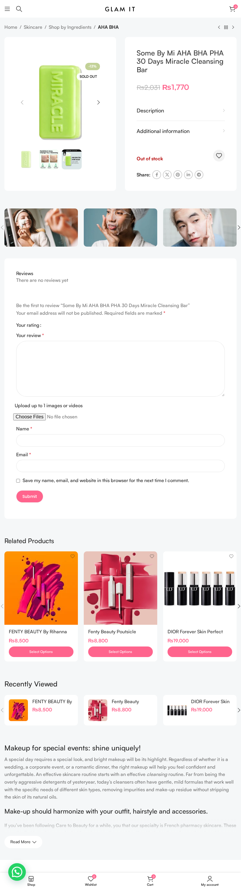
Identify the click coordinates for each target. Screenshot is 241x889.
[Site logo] (120, 8)
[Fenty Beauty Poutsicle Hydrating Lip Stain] (120, 588)
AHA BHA (108, 27)
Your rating (27, 325)
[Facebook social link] (156, 174)
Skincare (33, 27)
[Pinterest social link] (177, 174)
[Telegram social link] (199, 174)
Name (24, 429)
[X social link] (167, 174)
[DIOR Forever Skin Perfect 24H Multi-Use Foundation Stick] (200, 588)
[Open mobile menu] (7, 9)
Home (10, 27)
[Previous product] (218, 27)
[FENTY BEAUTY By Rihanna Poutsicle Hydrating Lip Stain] (41, 588)
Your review (30, 335)
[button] (22, 102)
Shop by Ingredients (70, 27)
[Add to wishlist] (219, 156)
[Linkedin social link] (188, 174)
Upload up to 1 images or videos (49, 405)
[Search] (19, 9)
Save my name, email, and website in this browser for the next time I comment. (106, 480)
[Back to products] (226, 27)
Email (23, 454)
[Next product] (233, 27)
